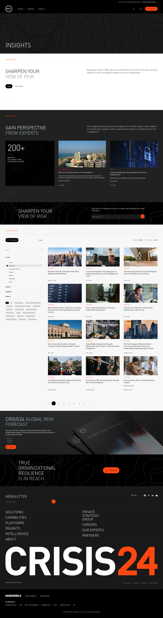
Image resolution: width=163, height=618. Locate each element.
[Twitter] (149, 495)
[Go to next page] (89, 403)
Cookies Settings (154, 583)
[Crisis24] (8, 8)
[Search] (41, 250)
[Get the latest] (143, 216)
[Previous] (7, 100)
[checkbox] (7, 262)
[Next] (13, 100)
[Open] (133, 8)
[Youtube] (157, 495)
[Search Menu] (140, 8)
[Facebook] (145, 495)
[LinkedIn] (153, 495)
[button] (23, 257)
